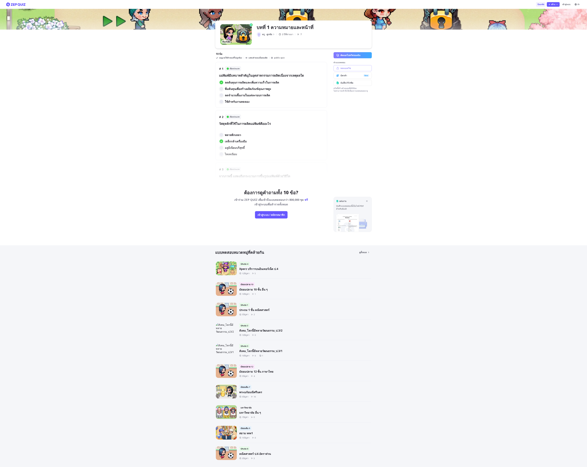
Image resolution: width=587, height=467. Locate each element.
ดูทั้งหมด (363, 252)
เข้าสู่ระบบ (566, 4)
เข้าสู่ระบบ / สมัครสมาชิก (271, 214)
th (579, 4)
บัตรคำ (354, 75)
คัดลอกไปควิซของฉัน (350, 55)
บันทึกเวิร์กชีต (346, 82)
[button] (353, 214)
